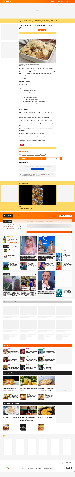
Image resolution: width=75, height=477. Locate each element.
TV (8, 356)
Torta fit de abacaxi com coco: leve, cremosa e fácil (32, 396)
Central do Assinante (60, 1)
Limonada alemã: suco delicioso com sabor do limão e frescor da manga (28, 388)
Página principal (9, 1)
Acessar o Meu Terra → (18, 215)
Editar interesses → (68, 220)
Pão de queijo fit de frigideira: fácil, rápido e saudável (45, 418)
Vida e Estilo (37, 154)
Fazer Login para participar (37, 169)
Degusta (43, 154)
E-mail (67, 1)
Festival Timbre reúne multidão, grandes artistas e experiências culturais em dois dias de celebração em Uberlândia (32, 427)
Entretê (9, 348)
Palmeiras (45, 364)
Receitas (24, 154)
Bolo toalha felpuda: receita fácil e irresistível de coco (11, 418)
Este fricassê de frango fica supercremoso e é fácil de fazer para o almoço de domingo (46, 388)
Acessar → (17, 246)
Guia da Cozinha (30, 154)
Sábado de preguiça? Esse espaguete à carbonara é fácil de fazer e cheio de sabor (49, 397)
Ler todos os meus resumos (49, 232)
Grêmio (27, 356)
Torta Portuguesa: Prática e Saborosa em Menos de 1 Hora (49, 427)
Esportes (45, 348)
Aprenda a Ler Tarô (13, 242)
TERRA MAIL (52, 1)
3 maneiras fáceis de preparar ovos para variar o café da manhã (13, 396)
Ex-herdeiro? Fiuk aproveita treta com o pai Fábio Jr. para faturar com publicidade (27, 419)
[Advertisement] (64, 397)
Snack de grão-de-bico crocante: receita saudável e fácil (14, 427)
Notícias (27, 364)
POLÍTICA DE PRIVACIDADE (47, 468)
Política (44, 356)
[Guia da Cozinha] (22, 145)
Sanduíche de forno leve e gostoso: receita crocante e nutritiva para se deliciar (9, 388)
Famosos (27, 348)
